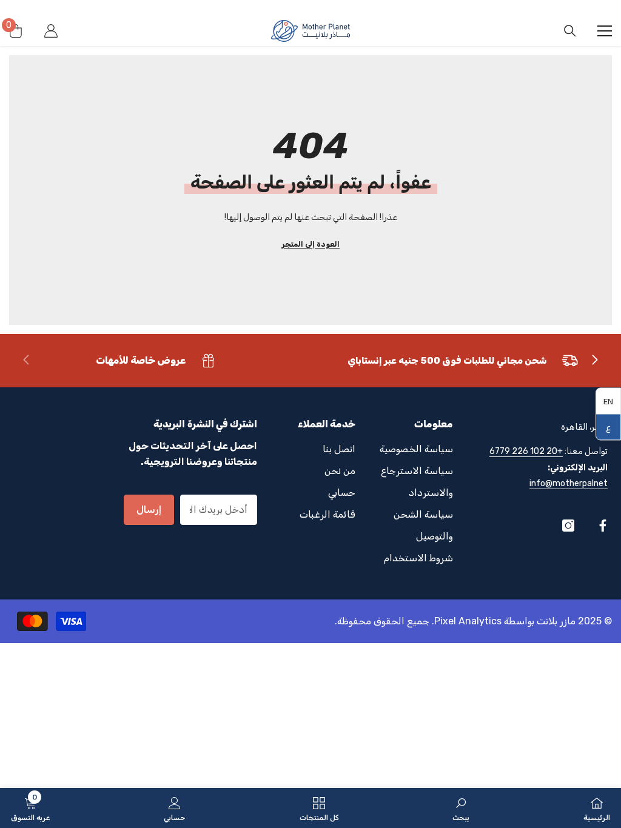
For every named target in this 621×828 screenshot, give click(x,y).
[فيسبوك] (603, 525)
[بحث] (570, 31)
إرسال (148, 509)
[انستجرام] (568, 525)
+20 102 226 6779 (526, 451)
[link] (463, 360)
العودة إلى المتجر (310, 244)
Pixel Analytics (468, 621)
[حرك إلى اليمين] (594, 360)
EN (608, 401)
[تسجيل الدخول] (51, 31)
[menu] (604, 31)
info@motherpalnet (568, 483)
